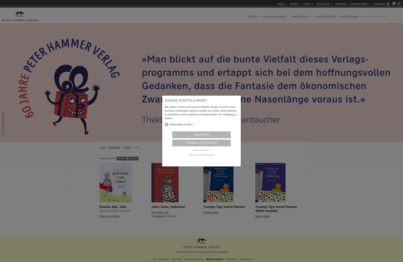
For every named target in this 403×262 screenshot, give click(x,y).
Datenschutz (208, 155)
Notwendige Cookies (181, 124)
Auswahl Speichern (201, 143)
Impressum (194, 155)
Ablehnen (201, 134)
